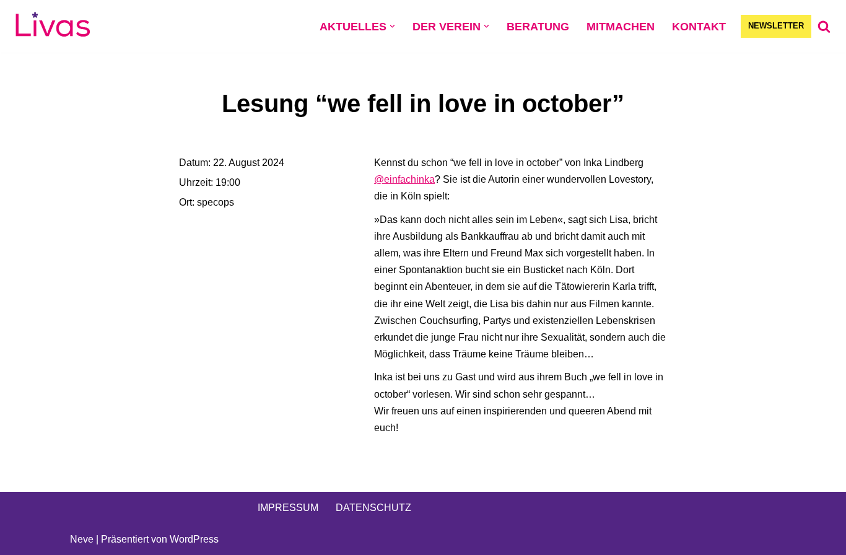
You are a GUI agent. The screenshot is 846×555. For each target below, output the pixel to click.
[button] (392, 26)
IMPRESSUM (288, 507)
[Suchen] (824, 26)
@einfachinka (404, 179)
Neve (82, 539)
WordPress (194, 539)
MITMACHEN (621, 26)
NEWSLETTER (776, 25)
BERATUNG (538, 26)
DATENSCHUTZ (373, 507)
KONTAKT (699, 26)
